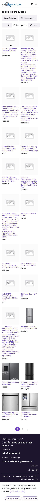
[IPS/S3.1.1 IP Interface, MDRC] (29, 203)
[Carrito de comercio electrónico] (31, 4)
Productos (33, 476)
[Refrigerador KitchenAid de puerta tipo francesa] (29, 402)
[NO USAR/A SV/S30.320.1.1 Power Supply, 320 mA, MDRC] (10, 253)
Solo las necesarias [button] (13, 498)
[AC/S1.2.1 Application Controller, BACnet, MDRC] (10, 38)
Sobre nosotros (18, 476)
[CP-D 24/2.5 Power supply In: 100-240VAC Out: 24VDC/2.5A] (10, 166)
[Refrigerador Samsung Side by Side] (10, 371)
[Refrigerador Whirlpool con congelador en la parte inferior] (29, 371)
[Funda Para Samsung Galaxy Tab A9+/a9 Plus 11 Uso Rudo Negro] (29, 136)
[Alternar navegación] (36, 3)
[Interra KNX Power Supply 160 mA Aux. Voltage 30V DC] (10, 136)
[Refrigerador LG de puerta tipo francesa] (29, 316)
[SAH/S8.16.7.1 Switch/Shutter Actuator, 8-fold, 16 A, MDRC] (10, 283)
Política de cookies (18, 491)
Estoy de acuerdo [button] (30, 498)
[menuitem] (10, 18)
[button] (20, 25)
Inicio (5, 476)
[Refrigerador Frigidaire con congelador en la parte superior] (10, 402)
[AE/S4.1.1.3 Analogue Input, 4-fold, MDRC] (29, 253)
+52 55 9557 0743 (11, 452)
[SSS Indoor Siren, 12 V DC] (29, 283)
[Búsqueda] (8, 25)
